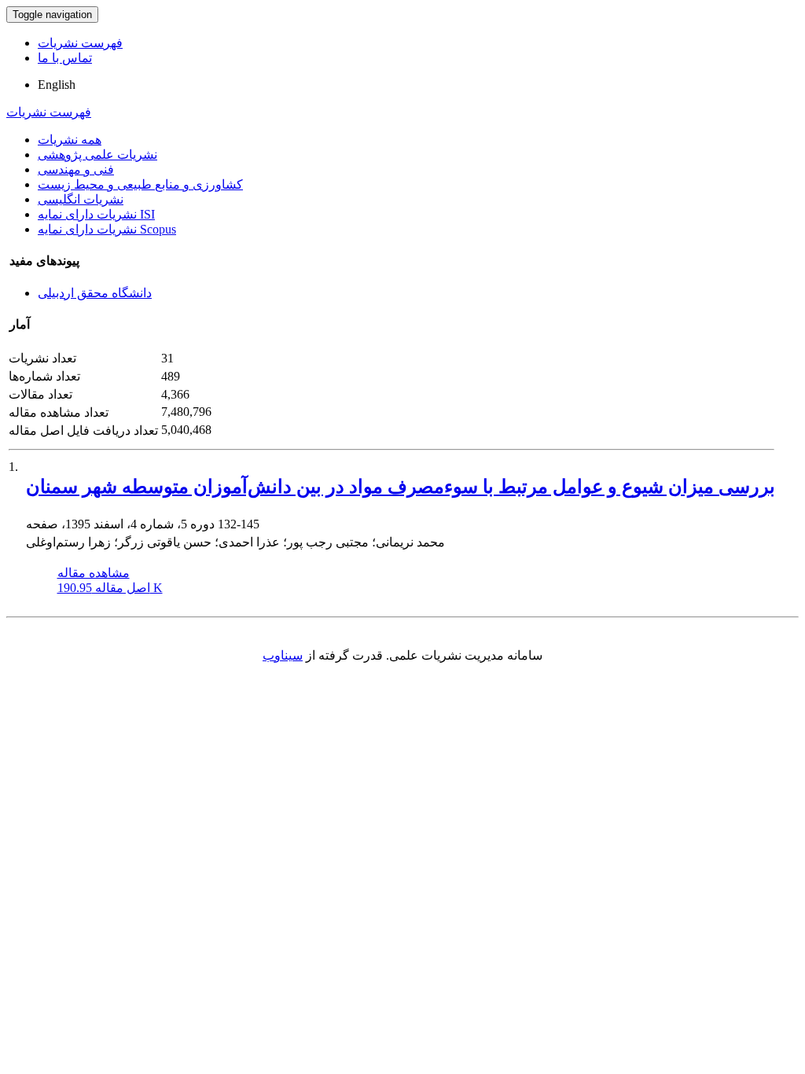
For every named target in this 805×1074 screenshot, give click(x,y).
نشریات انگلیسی (80, 199)
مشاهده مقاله (93, 572)
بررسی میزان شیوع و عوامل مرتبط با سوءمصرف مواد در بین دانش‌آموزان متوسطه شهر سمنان (400, 486)
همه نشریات (69, 139)
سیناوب (283, 655)
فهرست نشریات (80, 43)
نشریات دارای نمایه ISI (96, 214)
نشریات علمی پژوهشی (97, 154)
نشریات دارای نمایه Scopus (107, 229)
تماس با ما (65, 57)
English (56, 84)
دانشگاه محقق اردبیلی (95, 293)
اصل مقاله (110, 587)
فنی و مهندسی (76, 169)
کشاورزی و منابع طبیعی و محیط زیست (140, 184)
